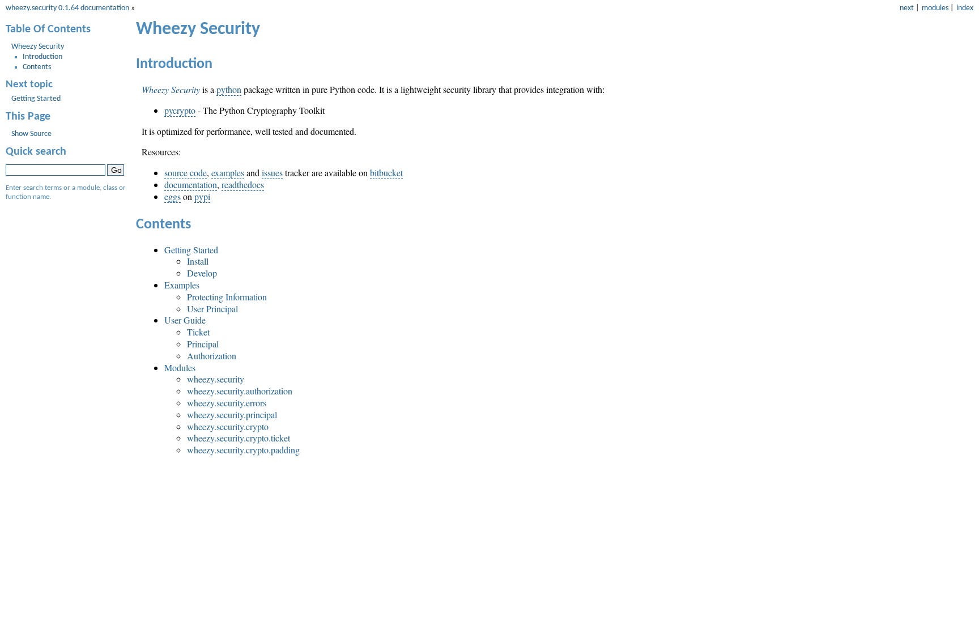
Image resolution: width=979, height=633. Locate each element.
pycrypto (179, 110)
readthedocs (243, 184)
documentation (190, 184)
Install (197, 261)
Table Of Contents (48, 29)
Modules (179, 367)
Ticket (198, 332)
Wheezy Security (37, 47)
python (228, 89)
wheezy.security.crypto (228, 426)
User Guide (185, 320)
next (907, 8)
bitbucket (386, 173)
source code (185, 173)
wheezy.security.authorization (239, 391)
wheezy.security (215, 379)
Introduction (42, 57)
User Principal (212, 309)
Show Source (31, 134)
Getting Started (191, 250)
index (964, 8)
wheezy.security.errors (226, 403)
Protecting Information (227, 297)
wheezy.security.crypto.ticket (238, 438)
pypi (202, 196)
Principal (203, 344)
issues (272, 173)
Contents (37, 67)
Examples (181, 285)
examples (227, 173)
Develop (202, 273)
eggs (172, 196)
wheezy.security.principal (232, 414)
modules (935, 8)
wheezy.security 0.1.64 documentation (67, 8)
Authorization (211, 356)
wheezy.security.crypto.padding (243, 450)
